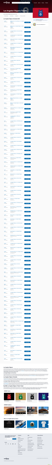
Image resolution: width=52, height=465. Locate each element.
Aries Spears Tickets (39, 448)
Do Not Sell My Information (31, 444)
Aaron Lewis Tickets (39, 441)
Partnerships (19, 447)
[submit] (29, 3)
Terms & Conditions (30, 440)
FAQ (28, 438)
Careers (19, 444)
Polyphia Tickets (39, 438)
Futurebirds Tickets (39, 446)
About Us (19, 437)
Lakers (35, 370)
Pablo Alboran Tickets (40, 440)
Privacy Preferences (30, 450)
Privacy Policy (29, 441)
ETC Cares (19, 441)
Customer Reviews (20, 440)
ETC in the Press (20, 452)
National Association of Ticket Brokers (21, 450)
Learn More (40, 20)
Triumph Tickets (39, 437)
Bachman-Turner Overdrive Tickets (40, 445)
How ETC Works (30, 447)
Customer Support (30, 437)
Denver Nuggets (6, 383)
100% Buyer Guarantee (21, 438)
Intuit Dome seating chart (32, 375)
